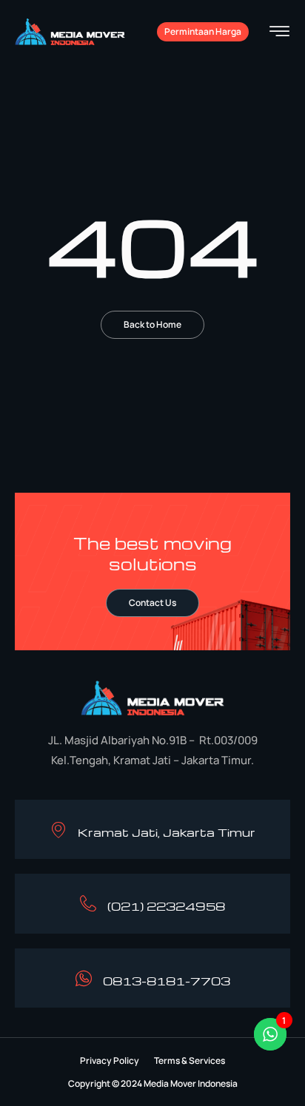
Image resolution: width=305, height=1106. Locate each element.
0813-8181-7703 (166, 981)
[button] (109, 1060)
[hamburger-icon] (279, 33)
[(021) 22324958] (88, 903)
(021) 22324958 (166, 906)
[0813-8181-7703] (84, 978)
